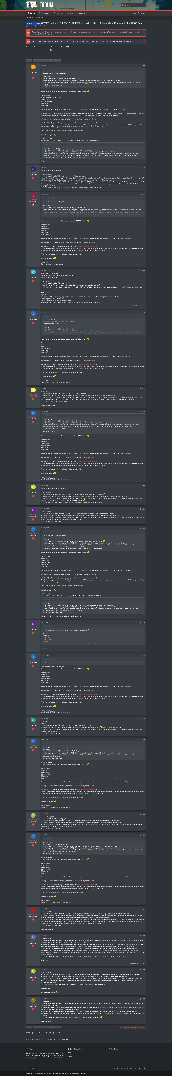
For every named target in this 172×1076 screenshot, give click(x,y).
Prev (30, 61)
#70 (143, 528)
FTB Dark (33, 1068)
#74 (144, 740)
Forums (69, 1056)
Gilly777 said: (47, 198)
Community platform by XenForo (45, 1073)
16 (52, 60)
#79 (143, 970)
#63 (143, 194)
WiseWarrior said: (48, 144)
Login (109, 1052)
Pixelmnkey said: (48, 532)
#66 (143, 388)
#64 (143, 270)
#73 (143, 718)
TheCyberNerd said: (49, 415)
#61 (144, 65)
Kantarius (31, 26)
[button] (50, 13)
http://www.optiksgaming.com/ (86, 123)
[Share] (140, 65)
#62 (143, 167)
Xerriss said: (46, 69)
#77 (144, 909)
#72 (143, 655)
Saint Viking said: (48, 626)
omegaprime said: (48, 838)
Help (134, 1068)
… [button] (49, 60)
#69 (143, 509)
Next (56, 61)
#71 (144, 622)
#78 (143, 936)
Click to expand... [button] (93, 215)
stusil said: (46, 743)
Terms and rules (118, 1068)
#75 (143, 814)
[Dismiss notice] (143, 32)
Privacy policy (128, 1068)
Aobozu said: (47, 316)
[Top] (142, 1068)
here (94, 32)
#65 (143, 312)
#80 (143, 999)
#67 (143, 411)
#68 (143, 485)
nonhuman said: (48, 599)
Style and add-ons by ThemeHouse (76, 1073)
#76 (143, 835)
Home (69, 1052)
